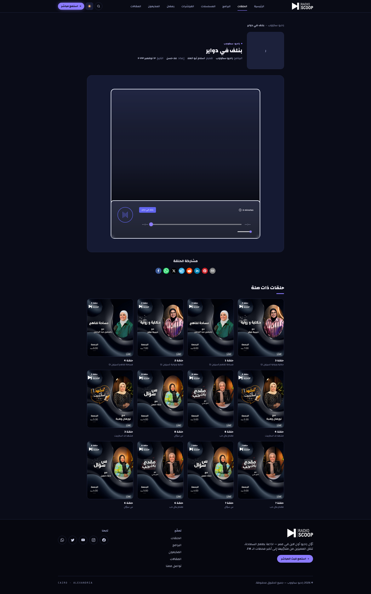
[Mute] (233, 231)
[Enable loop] (144, 231)
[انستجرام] (93, 540)
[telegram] (182, 271)
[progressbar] (196, 224)
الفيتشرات (187, 6)
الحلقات (242, 6)
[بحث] (98, 6)
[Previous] (180, 231)
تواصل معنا (173, 566)
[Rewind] (188, 231)
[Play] (196, 232)
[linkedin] (197, 271)
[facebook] (158, 271)
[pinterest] (205, 271)
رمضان (170, 6)
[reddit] (189, 271)
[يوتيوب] (83, 540)
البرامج (226, 6)
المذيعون (154, 6)
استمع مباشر (69, 6)
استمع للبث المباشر (293, 558)
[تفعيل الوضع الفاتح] (89, 6)
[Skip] (212, 231)
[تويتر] (72, 540)
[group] (196, 228)
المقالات (135, 6)
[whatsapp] (166, 271)
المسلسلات (208, 6)
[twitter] (174, 271)
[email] (212, 271)
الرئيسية (259, 6)
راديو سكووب (276, 25)
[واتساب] (62, 540)
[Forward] (204, 231)
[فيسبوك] (104, 540)
